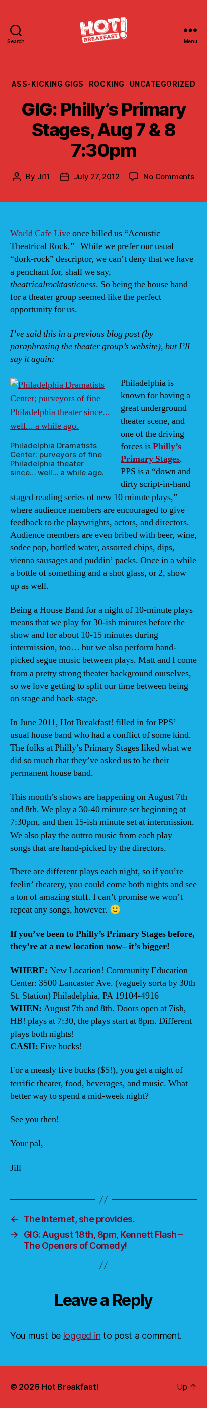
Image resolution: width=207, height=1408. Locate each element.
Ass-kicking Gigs (48, 83)
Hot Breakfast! (69, 1387)
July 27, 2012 (97, 176)
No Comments (168, 176)
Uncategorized (163, 83)
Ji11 (43, 176)
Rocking (107, 83)
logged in (82, 1335)
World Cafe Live (40, 233)
